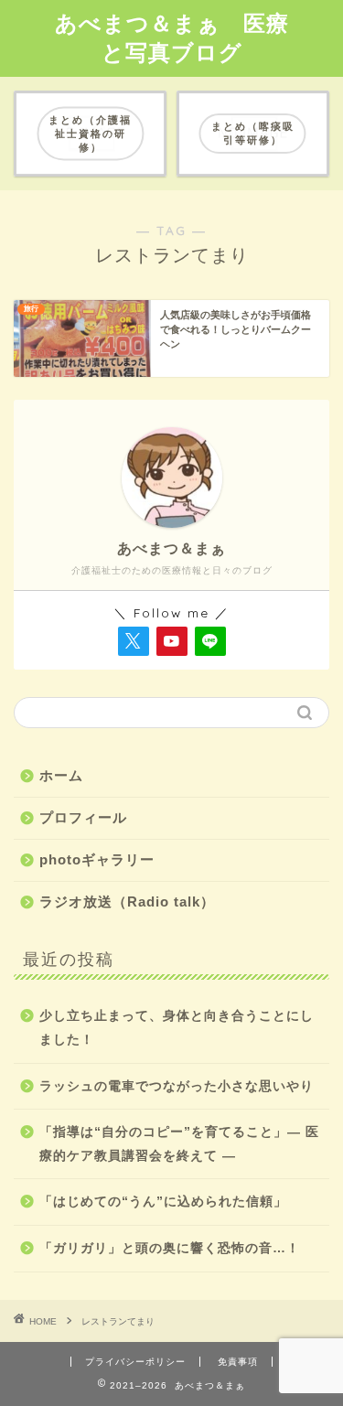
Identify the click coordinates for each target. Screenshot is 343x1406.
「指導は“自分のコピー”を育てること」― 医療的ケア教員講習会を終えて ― (179, 1144)
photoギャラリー (97, 859)
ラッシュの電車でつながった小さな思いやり (176, 1086)
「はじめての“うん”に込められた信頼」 (163, 1201)
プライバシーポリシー (135, 1362)
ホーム (61, 775)
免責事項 (238, 1362)
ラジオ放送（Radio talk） (127, 901)
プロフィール (83, 817)
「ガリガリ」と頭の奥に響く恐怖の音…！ (169, 1248)
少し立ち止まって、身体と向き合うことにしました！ (176, 1027)
